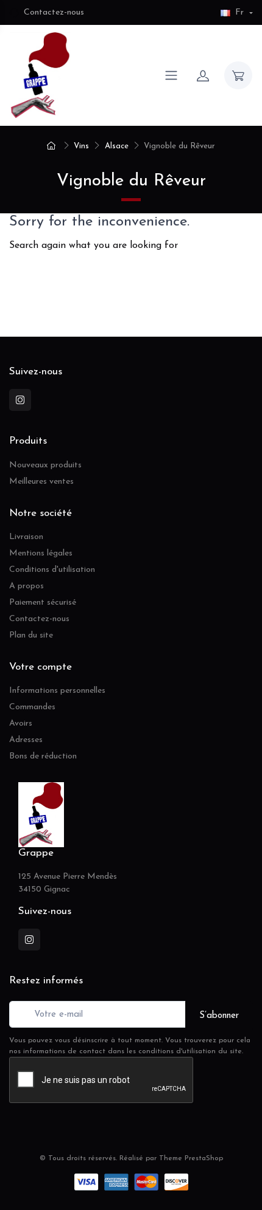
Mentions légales (41, 553)
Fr (239, 12)
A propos (26, 586)
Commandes (32, 707)
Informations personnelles (57, 690)
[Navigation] (171, 75)
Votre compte (40, 667)
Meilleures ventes (41, 481)
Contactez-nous (54, 12)
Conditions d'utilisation (52, 569)
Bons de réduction (43, 756)
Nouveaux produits (45, 465)
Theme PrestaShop (191, 1158)
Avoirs (20, 723)
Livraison (26, 536)
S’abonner (219, 1015)
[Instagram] (11, 301)
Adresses (26, 739)
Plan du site (31, 635)
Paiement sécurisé (42, 602)
